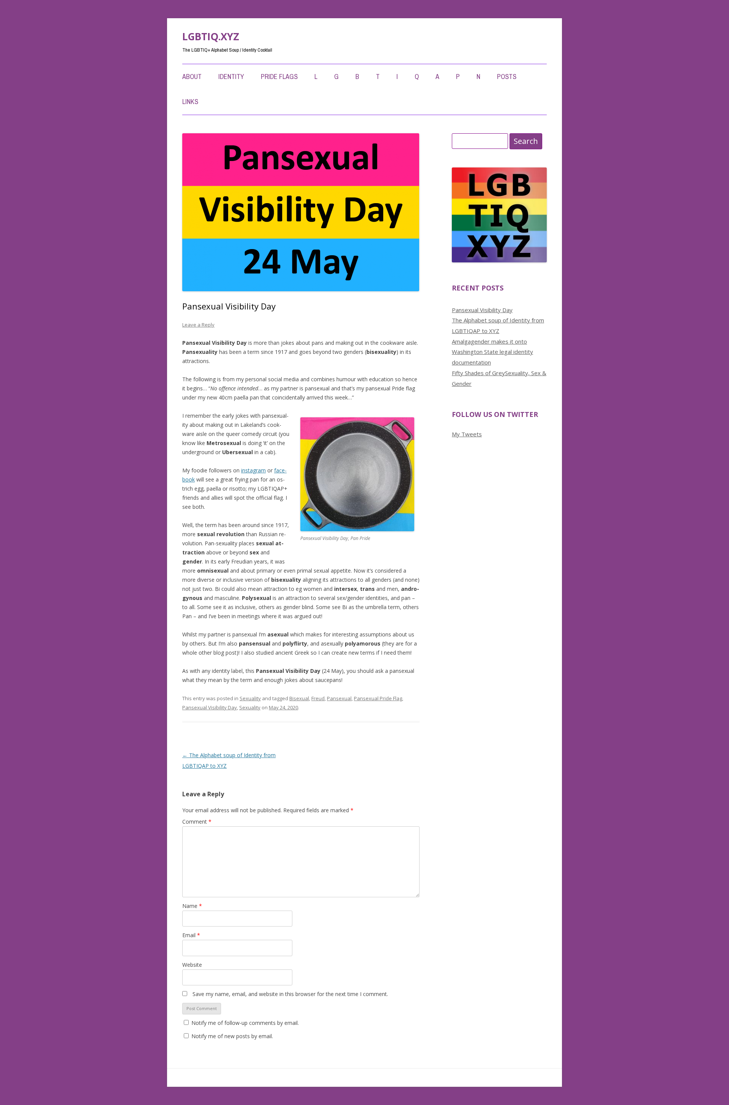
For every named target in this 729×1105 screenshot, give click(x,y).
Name (192, 905)
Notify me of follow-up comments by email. (245, 1022)
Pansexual (339, 698)
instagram (253, 470)
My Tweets (467, 434)
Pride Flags (279, 76)
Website (192, 964)
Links (190, 101)
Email (191, 935)
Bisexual (299, 698)
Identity (231, 76)
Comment (196, 821)
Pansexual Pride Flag (378, 698)
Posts (506, 76)
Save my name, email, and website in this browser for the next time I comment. (290, 994)
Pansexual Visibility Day (209, 707)
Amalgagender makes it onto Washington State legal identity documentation (492, 352)
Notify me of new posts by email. (232, 1036)
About (192, 76)
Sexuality (250, 698)
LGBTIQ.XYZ (210, 36)
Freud (318, 698)
